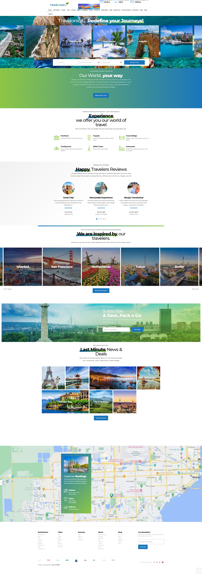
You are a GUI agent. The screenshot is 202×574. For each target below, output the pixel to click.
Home (50, 10)
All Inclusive (56, 10)
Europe (39, 541)
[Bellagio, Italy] (65, 402)
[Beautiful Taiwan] (77, 378)
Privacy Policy (101, 548)
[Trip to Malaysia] (101, 402)
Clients (99, 547)
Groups (73, 10)
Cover (79, 534)
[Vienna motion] (125, 402)
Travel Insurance (126, 10)
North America (41, 545)
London (59, 536)
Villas (110, 10)
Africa (39, 536)
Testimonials (101, 545)
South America (41, 548)
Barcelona (60, 539)
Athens (61, 267)
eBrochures (117, 10)
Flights (79, 10)
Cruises (63, 10)
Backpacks (120, 539)
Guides (119, 541)
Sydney (179, 267)
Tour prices (100, 538)
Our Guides (100, 536)
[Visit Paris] (54, 378)
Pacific (39, 547)
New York (60, 543)
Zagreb (101, 267)
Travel (79, 538)
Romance (97, 10)
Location (100, 543)
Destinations (104, 10)
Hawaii (91, 10)
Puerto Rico (140, 267)
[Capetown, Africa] (113, 378)
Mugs (119, 536)
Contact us (100, 541)
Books (119, 543)
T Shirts (120, 538)
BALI (59, 541)
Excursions (135, 10)
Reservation (80, 539)
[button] (7, 289)
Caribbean (40, 539)
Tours (68, 10)
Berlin (22, 267)
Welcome (80, 536)
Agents (50, 14)
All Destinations (41, 534)
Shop (141, 10)
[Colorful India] (149, 378)
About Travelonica (102, 534)
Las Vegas (85, 10)
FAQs (99, 539)
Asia (39, 538)
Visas (145, 10)
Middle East (40, 543)
